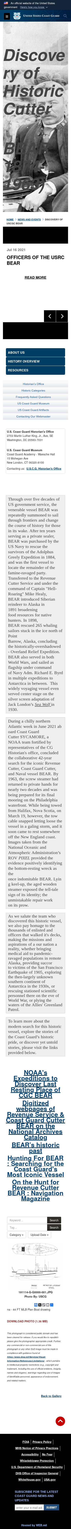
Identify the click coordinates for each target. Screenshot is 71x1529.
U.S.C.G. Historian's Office (43, 468)
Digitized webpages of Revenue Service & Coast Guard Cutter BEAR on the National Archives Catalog (35, 1119)
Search (54, 1220)
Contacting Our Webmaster (33, 416)
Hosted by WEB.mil (34, 1525)
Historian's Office (33, 384)
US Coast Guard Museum (33, 403)
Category (16, 1235)
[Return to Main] (60, 1424)
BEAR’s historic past (36, 1147)
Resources (18, 370)
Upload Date (39, 1235)
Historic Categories (33, 390)
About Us (16, 352)
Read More (35, 277)
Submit (51, 1507)
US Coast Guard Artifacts (33, 409)
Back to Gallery (51, 1396)
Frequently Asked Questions (33, 397)
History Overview (24, 361)
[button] (34, 7)
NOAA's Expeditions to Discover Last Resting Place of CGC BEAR (35, 1084)
